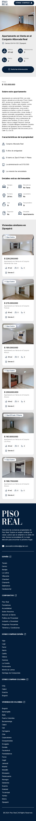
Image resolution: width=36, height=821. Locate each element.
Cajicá (4, 689)
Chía (3, 686)
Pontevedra (6, 666)
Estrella (4, 747)
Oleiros (4, 657)
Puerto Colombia (8, 718)
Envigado (5, 744)
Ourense (5, 660)
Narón (4, 650)
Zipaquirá (5, 802)
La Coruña (6, 663)
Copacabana (6, 738)
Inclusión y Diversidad (10, 621)
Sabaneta (5, 783)
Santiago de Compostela (11, 673)
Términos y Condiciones (11, 628)
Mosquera (5, 773)
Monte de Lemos (8, 670)
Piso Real (5, 602)
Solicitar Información (19, 69)
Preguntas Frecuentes (10, 624)
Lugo (4, 644)
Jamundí (5, 763)
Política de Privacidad (10, 618)
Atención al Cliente (9, 615)
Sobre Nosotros (8, 612)
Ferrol (4, 647)
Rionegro (5, 780)
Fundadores (6, 605)
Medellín (5, 770)
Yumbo (4, 796)
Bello (4, 715)
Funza (4, 757)
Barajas (4, 570)
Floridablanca (7, 754)
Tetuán (4, 563)
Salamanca (6, 586)
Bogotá (5, 696)
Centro (4, 566)
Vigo (3, 641)
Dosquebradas (7, 741)
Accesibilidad (7, 608)
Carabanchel (6, 589)
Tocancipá (6, 792)
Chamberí (5, 579)
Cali (3, 728)
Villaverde (5, 576)
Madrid (4, 767)
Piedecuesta (6, 776)
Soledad (5, 789)
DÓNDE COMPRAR (23, 3)
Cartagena (6, 731)
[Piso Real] (5, 3)
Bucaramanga (7, 721)
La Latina (5, 573)
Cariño (4, 654)
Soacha (5, 692)
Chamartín (6, 582)
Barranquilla (6, 712)
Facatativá (6, 750)
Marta (4, 799)
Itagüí (4, 760)
